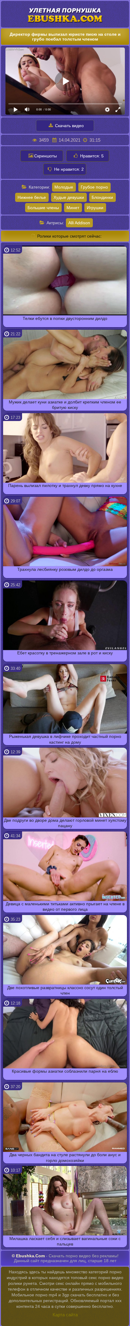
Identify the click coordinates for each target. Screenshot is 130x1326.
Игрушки (95, 207)
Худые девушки (69, 197)
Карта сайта (65, 1314)
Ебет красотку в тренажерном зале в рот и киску (65, 652)
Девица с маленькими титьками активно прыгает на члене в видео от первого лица (65, 906)
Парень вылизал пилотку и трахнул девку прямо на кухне (65, 485)
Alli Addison (79, 222)
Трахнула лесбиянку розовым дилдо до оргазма (65, 569)
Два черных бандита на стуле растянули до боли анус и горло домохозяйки (65, 1157)
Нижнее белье (32, 197)
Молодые (63, 187)
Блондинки (102, 197)
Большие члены (43, 207)
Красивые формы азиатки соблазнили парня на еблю (65, 1071)
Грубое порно (94, 187)
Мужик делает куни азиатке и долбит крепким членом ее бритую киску (65, 405)
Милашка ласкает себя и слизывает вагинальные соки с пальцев (65, 1241)
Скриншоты (45, 155)
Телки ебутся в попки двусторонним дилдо (65, 318)
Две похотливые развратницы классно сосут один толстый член (65, 990)
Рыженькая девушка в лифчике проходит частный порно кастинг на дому (65, 739)
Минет (73, 207)
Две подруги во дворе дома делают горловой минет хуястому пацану (65, 823)
